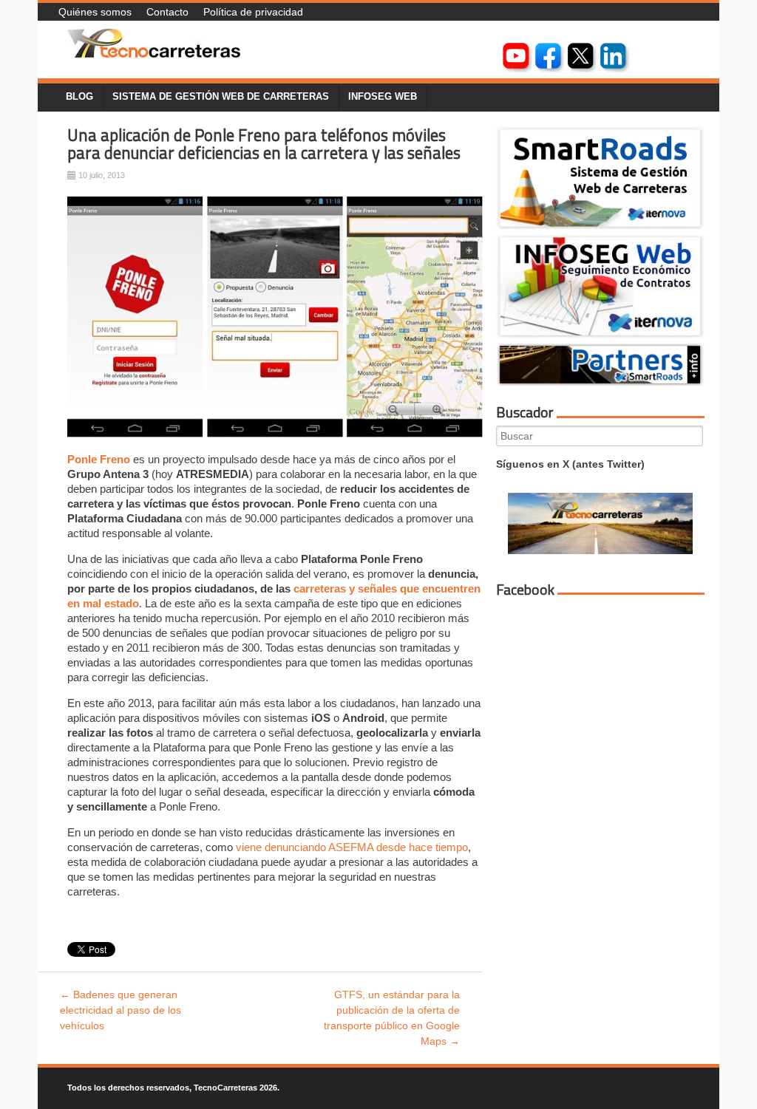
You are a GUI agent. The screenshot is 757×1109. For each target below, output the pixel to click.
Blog (79, 97)
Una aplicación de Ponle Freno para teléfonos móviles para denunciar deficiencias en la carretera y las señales (264, 144)
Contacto (167, 12)
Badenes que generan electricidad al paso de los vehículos (120, 1010)
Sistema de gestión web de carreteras (220, 97)
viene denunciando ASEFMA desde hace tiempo (352, 847)
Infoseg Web (382, 97)
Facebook (525, 590)
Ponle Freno (98, 459)
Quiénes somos (95, 12)
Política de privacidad (253, 12)
